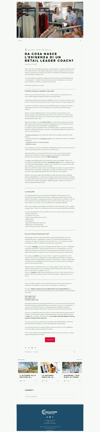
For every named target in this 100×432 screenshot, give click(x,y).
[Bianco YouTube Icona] (50, 417)
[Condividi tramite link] (35, 347)
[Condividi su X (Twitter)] (28, 347)
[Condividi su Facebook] (25, 347)
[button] (80, 40)
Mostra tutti (79, 359)
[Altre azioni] (74, 50)
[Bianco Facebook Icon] (53, 417)
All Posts (20, 40)
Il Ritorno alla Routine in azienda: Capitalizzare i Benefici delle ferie (28, 376)
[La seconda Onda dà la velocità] (50, 367)
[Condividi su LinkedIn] (32, 347)
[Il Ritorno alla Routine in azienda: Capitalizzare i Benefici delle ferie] (28, 367)
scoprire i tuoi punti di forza (72, 376)
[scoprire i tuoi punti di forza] (72, 367)
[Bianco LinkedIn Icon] (47, 417)
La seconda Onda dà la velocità (48, 376)
